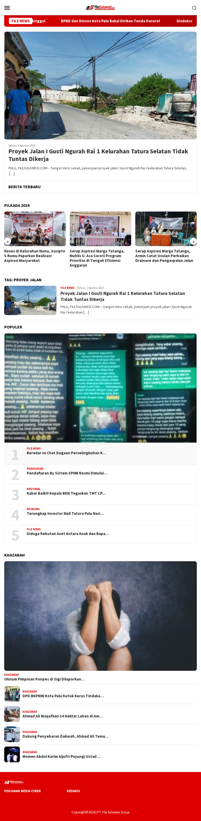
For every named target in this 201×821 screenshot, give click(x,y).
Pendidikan (35, 469)
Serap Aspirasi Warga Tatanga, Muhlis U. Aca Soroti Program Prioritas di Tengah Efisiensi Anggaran (97, 258)
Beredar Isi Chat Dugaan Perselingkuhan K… (66, 453)
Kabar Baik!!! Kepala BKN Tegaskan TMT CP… (66, 493)
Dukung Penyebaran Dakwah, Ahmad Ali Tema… (66, 736)
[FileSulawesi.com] (100, 7)
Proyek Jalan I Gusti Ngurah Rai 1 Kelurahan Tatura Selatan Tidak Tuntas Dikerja (98, 155)
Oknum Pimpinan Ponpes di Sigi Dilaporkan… (44, 679)
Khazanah (11, 675)
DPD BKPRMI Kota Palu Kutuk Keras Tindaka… (63, 696)
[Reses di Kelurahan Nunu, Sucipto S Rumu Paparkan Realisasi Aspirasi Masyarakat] (35, 229)
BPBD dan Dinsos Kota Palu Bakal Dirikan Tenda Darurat (94, 21)
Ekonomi (33, 509)
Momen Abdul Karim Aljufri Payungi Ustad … (62, 756)
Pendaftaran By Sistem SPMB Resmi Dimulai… (67, 473)
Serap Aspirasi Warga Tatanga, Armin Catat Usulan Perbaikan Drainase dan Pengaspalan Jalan (164, 256)
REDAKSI (73, 791)
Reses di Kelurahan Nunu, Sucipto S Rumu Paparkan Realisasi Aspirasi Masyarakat (34, 256)
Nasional (34, 489)
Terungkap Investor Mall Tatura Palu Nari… (65, 513)
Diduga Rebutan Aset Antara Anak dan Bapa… (68, 533)
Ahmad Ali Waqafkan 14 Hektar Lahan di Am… (63, 716)
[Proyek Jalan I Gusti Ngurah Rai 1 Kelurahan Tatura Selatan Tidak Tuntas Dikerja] (100, 85)
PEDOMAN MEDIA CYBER (22, 791)
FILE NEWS (67, 288)
